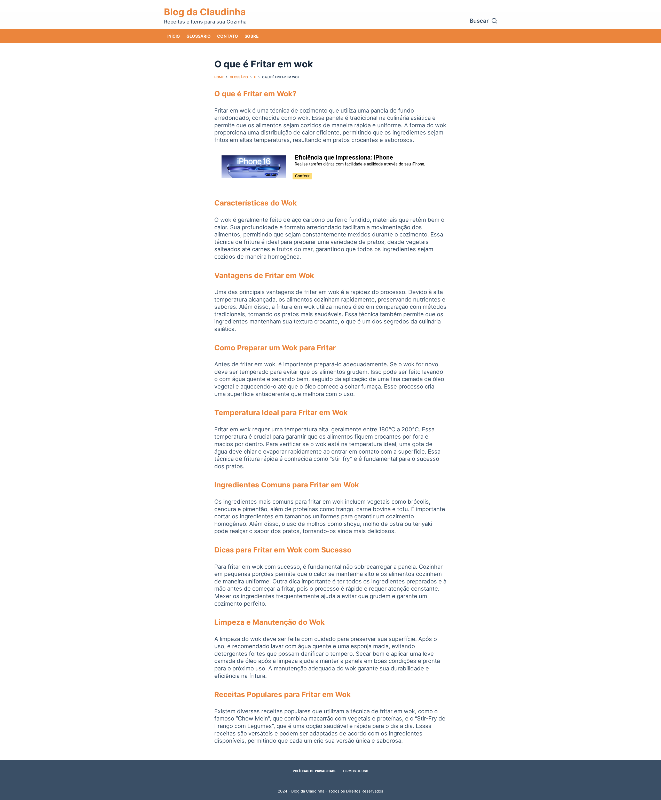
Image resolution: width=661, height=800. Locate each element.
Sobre (252, 36)
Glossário (198, 36)
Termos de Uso (355, 771)
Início (173, 36)
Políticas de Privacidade (314, 771)
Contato (227, 36)
